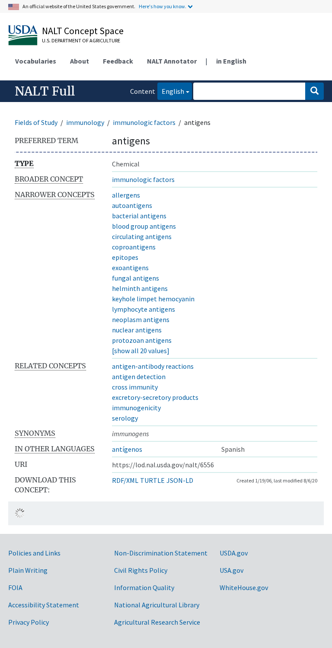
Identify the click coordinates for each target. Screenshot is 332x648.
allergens (126, 195)
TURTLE (152, 480)
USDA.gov (234, 553)
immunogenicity (136, 407)
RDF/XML (125, 480)
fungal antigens (135, 278)
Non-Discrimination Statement (161, 553)
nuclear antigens (137, 330)
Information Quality (144, 587)
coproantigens (134, 247)
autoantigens (132, 205)
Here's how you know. (162, 6)
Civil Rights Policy (140, 570)
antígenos (127, 449)
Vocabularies (35, 61)
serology (125, 418)
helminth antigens (140, 288)
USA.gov (231, 570)
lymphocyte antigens (143, 309)
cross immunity (135, 387)
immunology (85, 122)
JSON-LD (179, 480)
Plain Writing (28, 570)
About (79, 61)
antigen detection (139, 376)
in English (231, 61)
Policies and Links (34, 553)
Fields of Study (36, 122)
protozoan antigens (142, 340)
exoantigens (130, 267)
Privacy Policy (28, 622)
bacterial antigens (139, 215)
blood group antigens (144, 226)
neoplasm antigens (140, 319)
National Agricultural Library (156, 604)
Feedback (118, 61)
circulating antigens (142, 236)
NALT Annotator (172, 61)
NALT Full (45, 91)
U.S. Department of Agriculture (81, 40)
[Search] (314, 91)
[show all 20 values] (140, 350)
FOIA (15, 587)
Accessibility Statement (43, 604)
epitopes (125, 257)
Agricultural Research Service (157, 622)
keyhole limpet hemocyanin (153, 298)
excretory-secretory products (155, 397)
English (170, 91)
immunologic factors (144, 122)
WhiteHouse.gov (244, 587)
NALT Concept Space (83, 31)
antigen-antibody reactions (153, 366)
